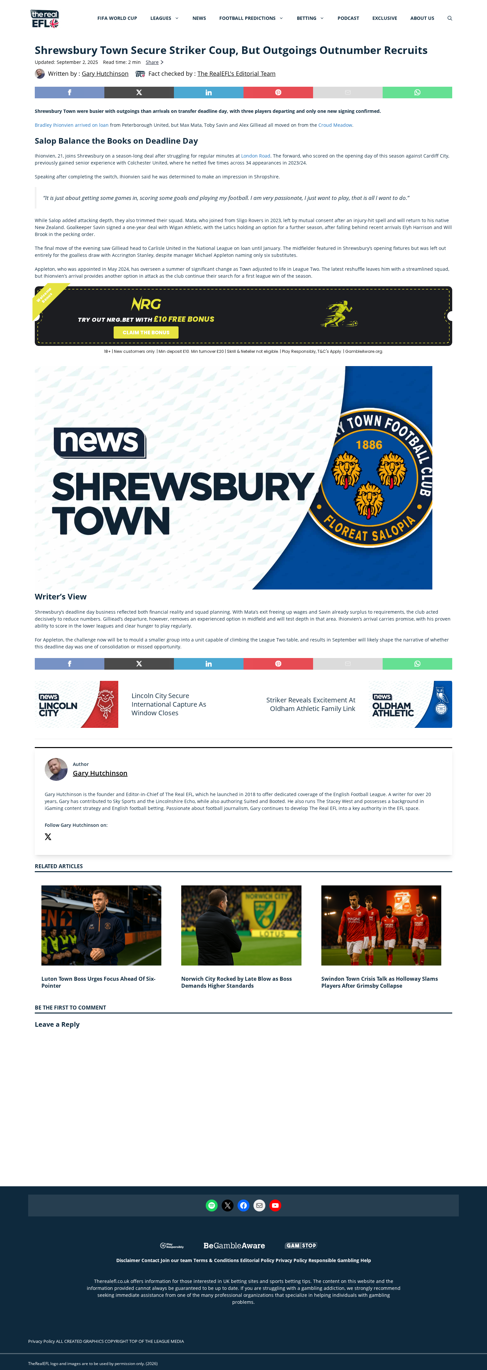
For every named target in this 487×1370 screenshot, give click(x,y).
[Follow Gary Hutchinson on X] (48, 837)
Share (152, 62)
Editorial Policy (257, 1260)
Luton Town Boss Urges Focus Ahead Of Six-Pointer (98, 982)
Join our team (176, 1260)
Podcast (348, 18)
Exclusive (384, 18)
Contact (150, 1260)
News (199, 18)
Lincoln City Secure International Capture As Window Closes (169, 704)
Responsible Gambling (333, 1260)
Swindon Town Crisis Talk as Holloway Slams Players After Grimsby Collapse (379, 982)
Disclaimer (128, 1260)
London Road (255, 156)
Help (365, 1260)
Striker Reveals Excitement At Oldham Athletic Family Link (310, 704)
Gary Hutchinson (100, 773)
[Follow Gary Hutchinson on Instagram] (61, 837)
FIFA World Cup (117, 18)
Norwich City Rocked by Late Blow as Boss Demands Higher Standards (236, 982)
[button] (450, 18)
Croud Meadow (335, 125)
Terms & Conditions (216, 1260)
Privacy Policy (291, 1260)
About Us (422, 18)
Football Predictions (247, 18)
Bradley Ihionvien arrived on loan (72, 125)
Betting (306, 18)
